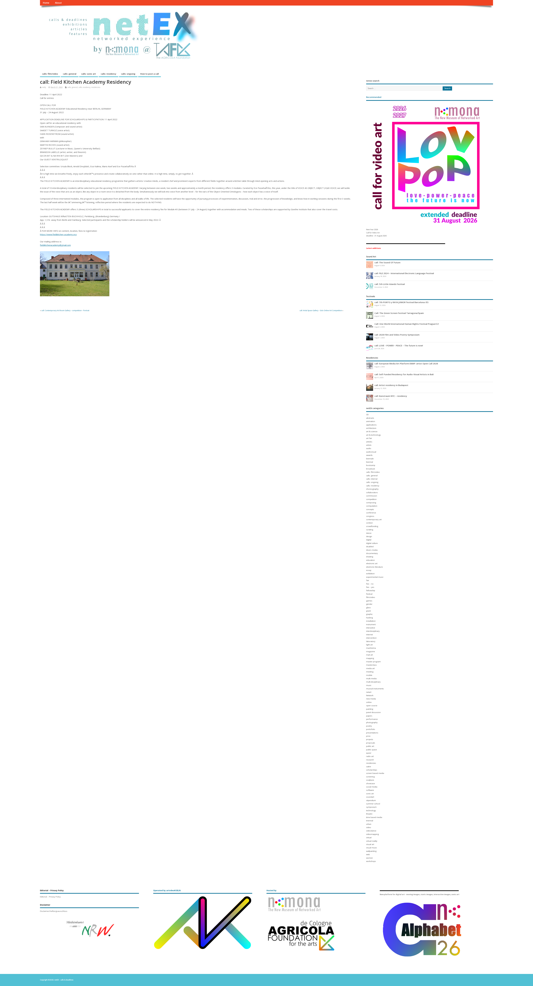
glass (368, 607)
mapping (370, 658)
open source (371, 705)
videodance (371, 830)
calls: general (69, 73)
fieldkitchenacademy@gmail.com (55, 245)
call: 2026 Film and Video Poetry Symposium (396, 334)
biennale (370, 458)
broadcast (370, 468)
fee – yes (370, 587)
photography (372, 722)
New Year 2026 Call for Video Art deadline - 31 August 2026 (376, 232)
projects (369, 739)
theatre (369, 814)
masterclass (371, 665)
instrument (371, 624)
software (370, 790)
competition (371, 499)
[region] (89, 928)
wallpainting (371, 851)
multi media (371, 678)
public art (370, 746)
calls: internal (371, 479)
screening (370, 776)
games (369, 600)
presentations (372, 732)
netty (44, 87)
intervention (371, 638)
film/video (370, 597)
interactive (370, 628)
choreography (372, 489)
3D (367, 414)
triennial (369, 820)
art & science (371, 431)
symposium (371, 807)
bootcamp (370, 465)
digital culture (372, 543)
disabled (370, 546)
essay (368, 570)
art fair (369, 438)
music (368, 685)
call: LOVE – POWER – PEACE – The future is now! (398, 345)
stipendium (371, 800)
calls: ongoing (128, 73)
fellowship (370, 590)
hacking (369, 617)
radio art (370, 756)
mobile (369, 675)
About (58, 2)
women (369, 858)
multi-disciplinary (373, 682)
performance (372, 719)
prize (368, 736)
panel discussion (373, 712)
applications (371, 425)
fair (367, 580)
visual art (370, 844)
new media (371, 698)
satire (368, 766)
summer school (373, 803)
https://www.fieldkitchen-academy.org (58, 234)
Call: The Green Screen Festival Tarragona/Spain (399, 313)
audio (368, 448)
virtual (368, 837)
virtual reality (371, 841)
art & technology (373, 435)
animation (370, 421)
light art (369, 644)
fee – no (370, 584)
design (369, 536)
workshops (371, 861)
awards (369, 455)
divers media (372, 550)
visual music (371, 847)
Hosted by (271, 890)
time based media (374, 817)
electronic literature (374, 567)
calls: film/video (50, 73)
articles (369, 441)
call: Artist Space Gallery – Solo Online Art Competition (321, 310)
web (368, 854)
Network (369, 695)
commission (371, 496)
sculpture (370, 780)
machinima (371, 648)
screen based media (375, 773)
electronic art (371, 563)
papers (369, 716)
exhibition (370, 573)
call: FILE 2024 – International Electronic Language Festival (404, 273)
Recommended (373, 97)
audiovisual (371, 452)
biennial (369, 462)
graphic (369, 614)
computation (371, 506)
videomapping (372, 834)
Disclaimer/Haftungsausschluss (53, 911)
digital (368, 539)
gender (369, 604)
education (370, 560)
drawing (369, 556)
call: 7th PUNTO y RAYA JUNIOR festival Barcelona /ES (401, 302)
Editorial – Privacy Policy (50, 896)
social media (371, 787)
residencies (95, 87)
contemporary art (374, 519)
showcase (370, 783)
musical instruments (375, 688)
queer (368, 753)
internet (369, 634)
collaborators (372, 492)
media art (370, 668)
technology (371, 810)
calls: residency (108, 73)
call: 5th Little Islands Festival (389, 284)
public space (371, 749)
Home (46, 2)
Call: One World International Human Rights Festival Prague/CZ (406, 323)
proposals (370, 743)
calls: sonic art (88, 73)
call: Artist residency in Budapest (391, 385)
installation (371, 621)
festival (369, 594)
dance (368, 533)
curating (369, 529)
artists (368, 445)
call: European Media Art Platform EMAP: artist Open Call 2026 (406, 363)
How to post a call (149, 73)
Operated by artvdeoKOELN (167, 890)
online (369, 702)
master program (373, 661)
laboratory (370, 641)
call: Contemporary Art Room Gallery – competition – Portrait (65, 310)
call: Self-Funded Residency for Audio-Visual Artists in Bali (404, 374)
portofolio (370, 729)
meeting (369, 671)
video (368, 827)
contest (369, 523)
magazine (370, 651)
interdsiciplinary (373, 631)
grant (368, 611)
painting (369, 709)
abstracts (370, 418)
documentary (372, 553)
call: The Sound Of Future (387, 262)
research (370, 759)
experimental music (374, 577)
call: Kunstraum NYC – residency (390, 396)
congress (370, 516)
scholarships (371, 770)
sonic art (370, 793)
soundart (370, 797)
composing (371, 502)
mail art (369, 655)
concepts (370, 509)
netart (368, 692)
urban (368, 824)
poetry (369, 726)
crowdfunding (372, 526)
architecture (371, 428)
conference (371, 512)
